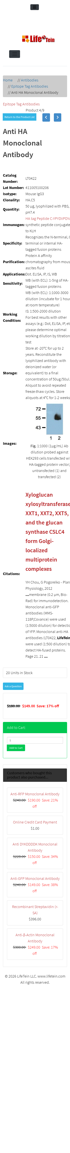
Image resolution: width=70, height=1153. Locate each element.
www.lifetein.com (51, 962)
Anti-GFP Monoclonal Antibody (35, 864)
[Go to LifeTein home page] (38, 39)
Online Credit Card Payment (35, 808)
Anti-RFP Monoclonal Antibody (35, 780)
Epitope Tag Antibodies (29, 86)
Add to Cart (16, 734)
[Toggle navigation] (34, 7)
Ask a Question (13, 672)
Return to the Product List (19, 117)
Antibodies (29, 80)
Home (8, 80)
